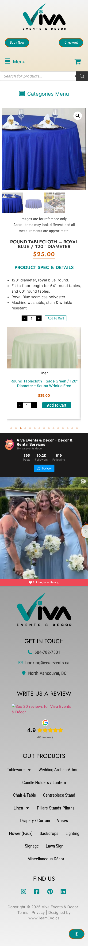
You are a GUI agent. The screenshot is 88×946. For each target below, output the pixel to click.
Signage (32, 846)
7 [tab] (39, 428)
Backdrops (49, 833)
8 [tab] (44, 428)
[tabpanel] (44, 373)
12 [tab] (63, 428)
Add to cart (56, 318)
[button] (15, 61)
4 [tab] (25, 428)
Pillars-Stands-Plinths (56, 808)
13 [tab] (67, 428)
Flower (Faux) (21, 833)
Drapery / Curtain (35, 820)
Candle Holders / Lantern (44, 782)
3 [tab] (20, 428)
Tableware (16, 769)
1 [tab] (11, 428)
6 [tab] (34, 428)
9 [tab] (48, 428)
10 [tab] (53, 428)
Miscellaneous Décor (45, 859)
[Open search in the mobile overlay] (44, 76)
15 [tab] (77, 428)
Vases (62, 820)
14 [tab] (72, 428)
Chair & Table (24, 795)
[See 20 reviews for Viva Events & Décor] (43, 712)
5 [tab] (30, 428)
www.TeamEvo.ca (44, 918)
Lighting (72, 833)
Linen (18, 808)
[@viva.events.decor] (9, 444)
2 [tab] (16, 428)
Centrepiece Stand (59, 795)
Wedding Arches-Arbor (58, 769)
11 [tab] (58, 428)
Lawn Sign (54, 846)
